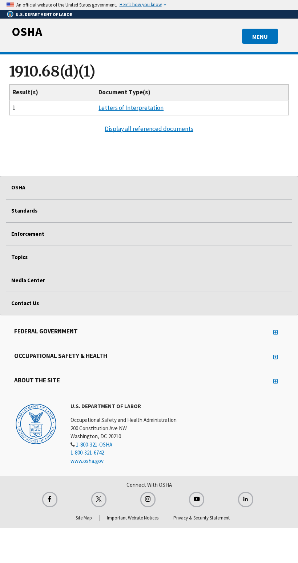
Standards (24, 210)
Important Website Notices (132, 518)
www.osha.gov (87, 460)
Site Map (84, 518)
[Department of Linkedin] (245, 499)
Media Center (28, 280)
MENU (260, 36)
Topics (19, 257)
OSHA (27, 31)
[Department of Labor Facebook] (49, 499)
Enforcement (27, 233)
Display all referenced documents (149, 129)
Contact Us (25, 303)
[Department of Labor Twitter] (98, 499)
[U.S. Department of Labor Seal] (36, 423)
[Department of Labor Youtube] (196, 499)
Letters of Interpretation (131, 108)
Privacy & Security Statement (201, 518)
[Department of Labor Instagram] (148, 499)
